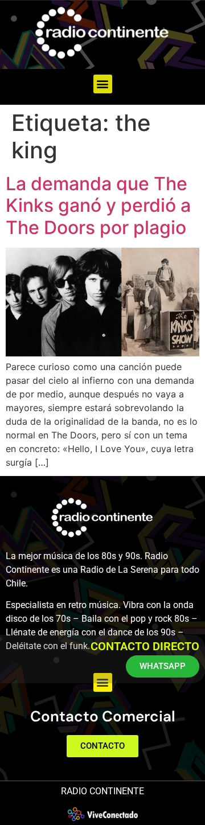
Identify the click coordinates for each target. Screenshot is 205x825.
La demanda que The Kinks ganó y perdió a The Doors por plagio (98, 206)
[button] (102, 84)
